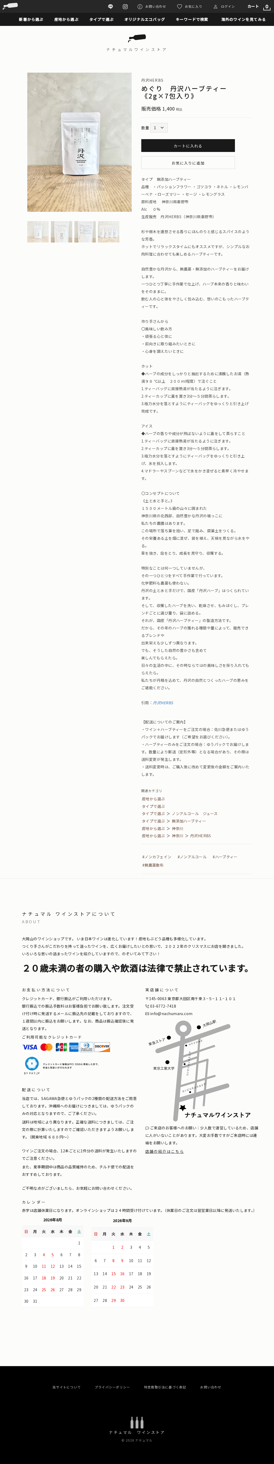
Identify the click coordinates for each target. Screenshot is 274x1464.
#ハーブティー (225, 856)
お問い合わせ (210, 1387)
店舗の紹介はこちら (164, 1151)
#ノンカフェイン (156, 856)
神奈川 (177, 828)
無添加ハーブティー (189, 821)
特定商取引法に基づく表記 (165, 1387)
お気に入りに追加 (188, 163)
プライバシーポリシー (112, 1387)
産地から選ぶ (153, 798)
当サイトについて (66, 1387)
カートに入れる (188, 145)
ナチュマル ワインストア (137, 1432)
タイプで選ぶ (153, 806)
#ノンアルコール (192, 856)
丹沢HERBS (163, 702)
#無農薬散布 (153, 865)
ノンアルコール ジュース (195, 813)
